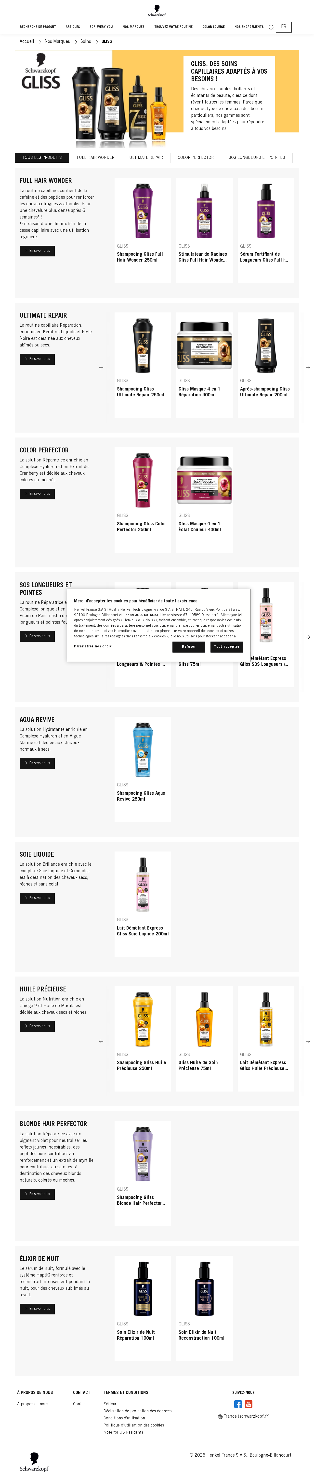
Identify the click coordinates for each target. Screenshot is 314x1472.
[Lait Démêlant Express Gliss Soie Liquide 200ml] (143, 906)
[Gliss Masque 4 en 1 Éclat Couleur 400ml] (204, 502)
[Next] (301, 367)
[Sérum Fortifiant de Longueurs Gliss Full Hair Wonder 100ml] (266, 233)
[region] (159, 625)
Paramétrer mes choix (93, 646)
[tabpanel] (157, 771)
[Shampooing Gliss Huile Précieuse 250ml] (143, 1041)
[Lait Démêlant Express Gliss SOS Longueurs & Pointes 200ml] (266, 637)
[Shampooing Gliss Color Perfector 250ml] (143, 502)
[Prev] (107, 1041)
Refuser (189, 647)
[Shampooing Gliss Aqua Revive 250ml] (143, 772)
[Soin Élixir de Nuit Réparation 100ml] (143, 1311)
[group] (204, 233)
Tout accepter (226, 647)
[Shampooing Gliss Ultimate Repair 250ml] (143, 367)
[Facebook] (238, 1404)
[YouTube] (248, 1404)
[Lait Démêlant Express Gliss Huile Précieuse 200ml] (266, 1041)
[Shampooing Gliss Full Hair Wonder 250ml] (143, 233)
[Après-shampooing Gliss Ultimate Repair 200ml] (266, 367)
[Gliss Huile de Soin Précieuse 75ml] (204, 1041)
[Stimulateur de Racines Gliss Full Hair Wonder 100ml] (204, 233)
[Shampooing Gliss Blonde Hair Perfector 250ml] (143, 1176)
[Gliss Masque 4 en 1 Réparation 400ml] (204, 367)
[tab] (42, 158)
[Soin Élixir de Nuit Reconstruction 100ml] (204, 1311)
